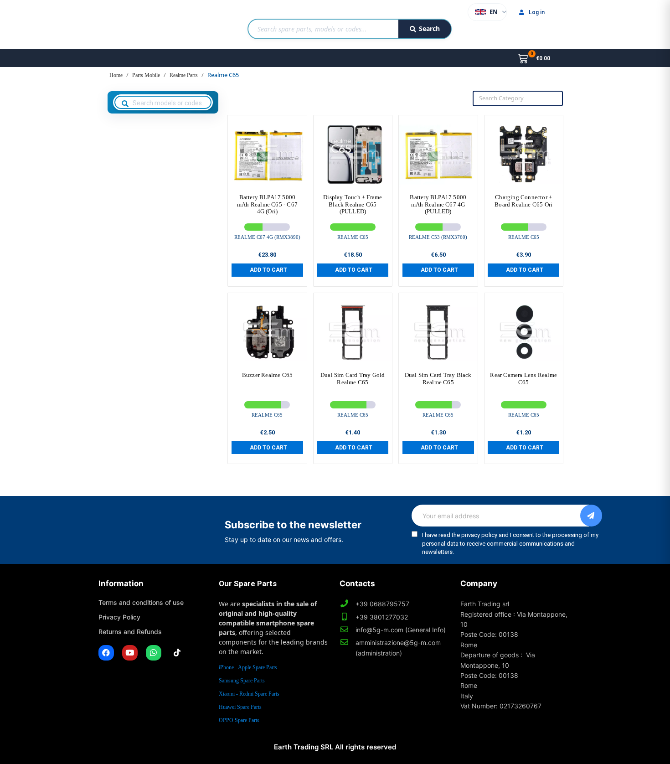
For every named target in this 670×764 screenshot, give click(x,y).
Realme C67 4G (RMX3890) (267, 237)
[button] (267, 269)
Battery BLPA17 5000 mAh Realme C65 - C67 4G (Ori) (267, 204)
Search (429, 28)
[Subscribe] (591, 516)
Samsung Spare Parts (242, 680)
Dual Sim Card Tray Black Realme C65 (438, 379)
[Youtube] (130, 653)
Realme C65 (352, 237)
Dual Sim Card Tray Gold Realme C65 (352, 379)
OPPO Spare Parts (239, 720)
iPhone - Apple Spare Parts (248, 667)
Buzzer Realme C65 (267, 375)
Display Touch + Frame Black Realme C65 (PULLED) (352, 204)
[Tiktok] (177, 653)
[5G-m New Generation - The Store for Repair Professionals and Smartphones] (145, 25)
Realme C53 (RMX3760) (438, 237)
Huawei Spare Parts (240, 707)
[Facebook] (106, 653)
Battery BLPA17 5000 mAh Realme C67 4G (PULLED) (438, 204)
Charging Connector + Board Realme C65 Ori (523, 201)
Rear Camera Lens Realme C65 (523, 379)
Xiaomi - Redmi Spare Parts (249, 694)
